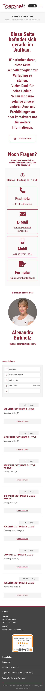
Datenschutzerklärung (10, 667)
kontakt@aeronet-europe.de (12, 629)
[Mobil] (23, 241)
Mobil (22, 249)
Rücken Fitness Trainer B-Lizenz (20, 437)
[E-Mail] (23, 214)
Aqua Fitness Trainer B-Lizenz (19, 409)
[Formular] (23, 264)
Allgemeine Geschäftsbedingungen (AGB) (17, 673)
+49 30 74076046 (22, 204)
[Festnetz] (23, 190)
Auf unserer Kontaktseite (22, 278)
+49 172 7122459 (22, 254)
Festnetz (22, 198)
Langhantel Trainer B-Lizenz (18, 554)
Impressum (6, 662)
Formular (22, 272)
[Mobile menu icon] (41, 5)
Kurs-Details (22, 421)
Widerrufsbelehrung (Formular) (13, 678)
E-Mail (22, 222)
